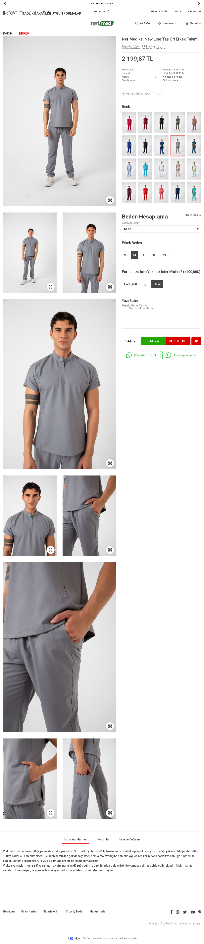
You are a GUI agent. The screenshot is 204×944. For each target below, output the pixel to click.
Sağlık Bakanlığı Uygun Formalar (51, 13)
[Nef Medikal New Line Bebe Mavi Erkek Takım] (129, 169)
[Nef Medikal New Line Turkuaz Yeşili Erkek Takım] (194, 192)
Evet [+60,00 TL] (135, 284)
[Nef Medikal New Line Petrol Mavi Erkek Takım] (161, 145)
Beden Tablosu (193, 215)
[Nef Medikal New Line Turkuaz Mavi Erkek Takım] (145, 169)
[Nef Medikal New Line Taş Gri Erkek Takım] (178, 145)
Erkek (24, 33)
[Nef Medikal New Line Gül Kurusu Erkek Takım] (161, 192)
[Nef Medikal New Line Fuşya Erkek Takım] (129, 122)
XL (154, 255)
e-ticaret (102, 938)
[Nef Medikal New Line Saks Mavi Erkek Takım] (129, 145)
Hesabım (9, 911)
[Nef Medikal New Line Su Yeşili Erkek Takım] (194, 169)
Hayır (157, 284)
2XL (165, 255)
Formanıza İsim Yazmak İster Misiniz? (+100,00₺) (161, 272)
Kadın (8, 33)
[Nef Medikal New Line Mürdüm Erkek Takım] (129, 192)
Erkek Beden (132, 243)
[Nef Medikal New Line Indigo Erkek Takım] (178, 192)
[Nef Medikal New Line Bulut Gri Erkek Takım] (178, 169)
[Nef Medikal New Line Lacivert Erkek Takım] (145, 145)
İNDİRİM (9, 13)
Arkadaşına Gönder (186, 355)
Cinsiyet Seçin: (131, 222)
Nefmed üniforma (172, 76)
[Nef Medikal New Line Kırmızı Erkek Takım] (145, 192)
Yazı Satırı (130, 301)
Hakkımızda (97, 911)
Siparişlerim (51, 911)
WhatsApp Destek (145, 355)
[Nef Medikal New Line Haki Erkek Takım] (178, 122)
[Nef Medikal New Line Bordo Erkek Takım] (145, 122)
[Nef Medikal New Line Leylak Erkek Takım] (194, 122)
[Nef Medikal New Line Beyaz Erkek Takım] (161, 169)
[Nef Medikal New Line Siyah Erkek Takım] (161, 122)
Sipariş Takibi (159, 11)
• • (102, 3)
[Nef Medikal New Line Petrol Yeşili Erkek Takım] (194, 145)
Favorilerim (169, 23)
